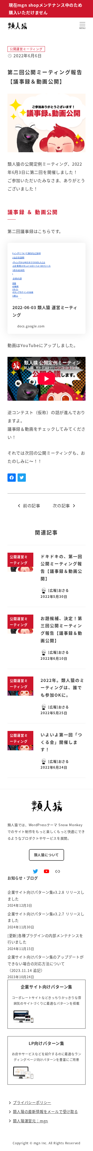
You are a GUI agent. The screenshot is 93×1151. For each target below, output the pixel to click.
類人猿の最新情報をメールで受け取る (45, 1111)
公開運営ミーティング (26, 49)
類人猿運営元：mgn (30, 1120)
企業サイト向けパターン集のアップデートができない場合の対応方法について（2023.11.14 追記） (45, 963)
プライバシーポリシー (32, 1102)
